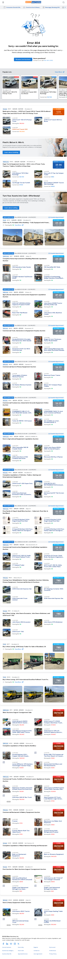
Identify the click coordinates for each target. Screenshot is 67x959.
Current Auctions (6, 947)
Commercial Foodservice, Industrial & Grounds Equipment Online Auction (25, 404)
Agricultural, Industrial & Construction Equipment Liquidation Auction (24, 296)
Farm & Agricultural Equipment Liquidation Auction (20, 439)
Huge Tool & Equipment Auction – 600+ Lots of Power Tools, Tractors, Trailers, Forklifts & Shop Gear (24, 165)
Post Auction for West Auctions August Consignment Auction (24, 869)
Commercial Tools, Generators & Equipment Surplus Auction (24, 331)
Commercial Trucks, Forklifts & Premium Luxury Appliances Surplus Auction (26, 780)
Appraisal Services (23, 954)
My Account (52, 947)
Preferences (52, 950)
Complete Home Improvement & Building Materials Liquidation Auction (25, 260)
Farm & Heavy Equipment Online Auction (17, 902)
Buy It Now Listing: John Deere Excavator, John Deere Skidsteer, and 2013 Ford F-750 (26, 614)
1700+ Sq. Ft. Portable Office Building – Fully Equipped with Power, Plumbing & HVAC (26, 223)
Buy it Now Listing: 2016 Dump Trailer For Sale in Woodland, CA (24, 646)
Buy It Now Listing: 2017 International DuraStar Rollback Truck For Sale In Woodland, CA (25, 680)
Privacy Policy (53, 954)
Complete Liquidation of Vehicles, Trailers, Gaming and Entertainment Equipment (22, 476)
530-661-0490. (48, 60)
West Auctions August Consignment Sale (17, 712)
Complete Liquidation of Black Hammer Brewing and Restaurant (25, 845)
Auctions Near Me (6, 954)
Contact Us (36, 950)
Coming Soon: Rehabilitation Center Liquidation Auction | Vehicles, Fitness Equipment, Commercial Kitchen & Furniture (26, 581)
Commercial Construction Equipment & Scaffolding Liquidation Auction (25, 548)
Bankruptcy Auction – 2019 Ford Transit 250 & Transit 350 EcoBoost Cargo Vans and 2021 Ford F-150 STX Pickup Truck (27, 112)
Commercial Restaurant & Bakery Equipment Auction (21, 812)
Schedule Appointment (57, 217)
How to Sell (21, 950)
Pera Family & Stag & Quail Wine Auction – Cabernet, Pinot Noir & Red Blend (25, 512)
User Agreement (38, 954)
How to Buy (21, 947)
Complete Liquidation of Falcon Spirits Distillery (19, 746)
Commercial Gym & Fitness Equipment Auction (19, 367)
